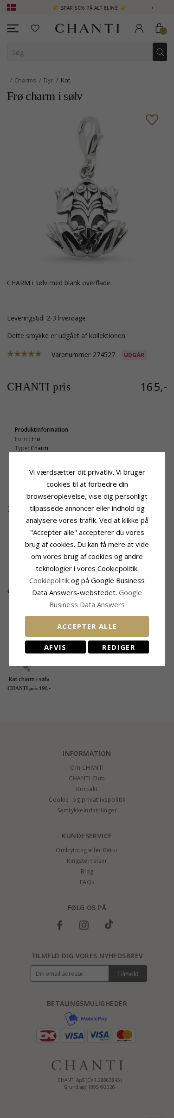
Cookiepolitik (49, 580)
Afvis (55, 647)
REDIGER (118, 647)
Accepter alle (87, 626)
